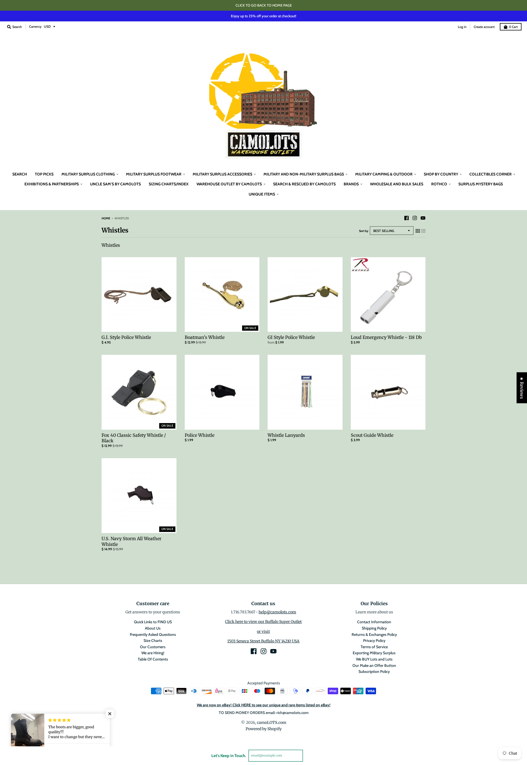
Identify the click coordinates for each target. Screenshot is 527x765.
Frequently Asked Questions (153, 634)
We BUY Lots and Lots (374, 659)
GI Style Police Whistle (291, 337)
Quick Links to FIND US (153, 621)
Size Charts (153, 640)
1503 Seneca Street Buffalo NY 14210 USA (263, 641)
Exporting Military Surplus (374, 652)
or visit (263, 631)
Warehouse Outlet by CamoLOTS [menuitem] (229, 184)
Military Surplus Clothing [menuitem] (88, 174)
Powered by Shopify (264, 728)
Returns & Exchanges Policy (374, 634)
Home (106, 218)
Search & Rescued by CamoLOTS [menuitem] (304, 184)
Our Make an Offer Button (374, 665)
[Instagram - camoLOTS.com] (414, 218)
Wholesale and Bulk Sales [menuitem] (396, 184)
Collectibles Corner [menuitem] (490, 174)
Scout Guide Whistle (372, 435)
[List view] (423, 230)
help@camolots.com (277, 612)
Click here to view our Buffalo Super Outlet (263, 621)
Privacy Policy (374, 640)
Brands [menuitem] (351, 184)
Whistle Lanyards (286, 435)
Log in (462, 27)
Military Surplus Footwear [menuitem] (153, 174)
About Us (153, 628)
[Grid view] (418, 230)
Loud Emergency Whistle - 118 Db (386, 337)
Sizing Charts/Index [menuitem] (169, 184)
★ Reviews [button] (522, 388)
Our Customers (153, 646)
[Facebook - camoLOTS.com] (406, 218)
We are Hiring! (152, 652)
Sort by (363, 231)
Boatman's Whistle (205, 337)
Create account (484, 27)
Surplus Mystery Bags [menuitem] (480, 184)
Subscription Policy (374, 671)
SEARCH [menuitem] (19, 174)
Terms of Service (374, 646)
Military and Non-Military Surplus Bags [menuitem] (304, 174)
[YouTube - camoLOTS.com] (423, 218)
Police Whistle (199, 435)
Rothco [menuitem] (439, 184)
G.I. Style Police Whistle (126, 337)
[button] (110, 714)
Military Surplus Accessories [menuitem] (222, 174)
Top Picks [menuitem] (44, 174)
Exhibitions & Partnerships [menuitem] (51, 184)
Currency (35, 26)
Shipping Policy (374, 628)
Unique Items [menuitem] (262, 194)
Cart (513, 27)
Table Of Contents (153, 659)
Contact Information (374, 621)
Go (309, 755)
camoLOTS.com (271, 722)
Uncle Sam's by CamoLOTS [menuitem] (115, 184)
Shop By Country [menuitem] (441, 174)
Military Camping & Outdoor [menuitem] (384, 174)
